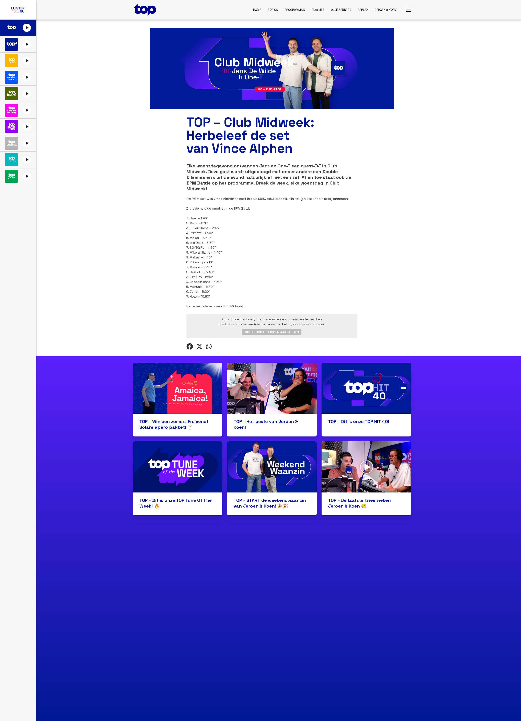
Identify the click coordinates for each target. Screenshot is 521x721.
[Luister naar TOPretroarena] (11, 77)
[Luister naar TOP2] (11, 44)
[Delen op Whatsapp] (209, 346)
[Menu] (408, 9)
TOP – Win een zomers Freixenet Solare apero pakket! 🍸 (173, 424)
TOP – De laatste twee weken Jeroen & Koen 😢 (359, 503)
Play (27, 28)
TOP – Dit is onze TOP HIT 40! (358, 421)
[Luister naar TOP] (11, 27)
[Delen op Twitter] (199, 346)
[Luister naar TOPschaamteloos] (11, 110)
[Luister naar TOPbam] (11, 93)
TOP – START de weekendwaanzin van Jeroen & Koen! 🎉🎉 (270, 503)
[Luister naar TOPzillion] (11, 176)
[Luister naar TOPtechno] (11, 143)
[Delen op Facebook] (189, 346)
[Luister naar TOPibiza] (11, 60)
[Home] (144, 10)
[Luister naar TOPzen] (11, 159)
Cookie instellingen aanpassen (272, 332)
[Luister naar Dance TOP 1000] (11, 126)
